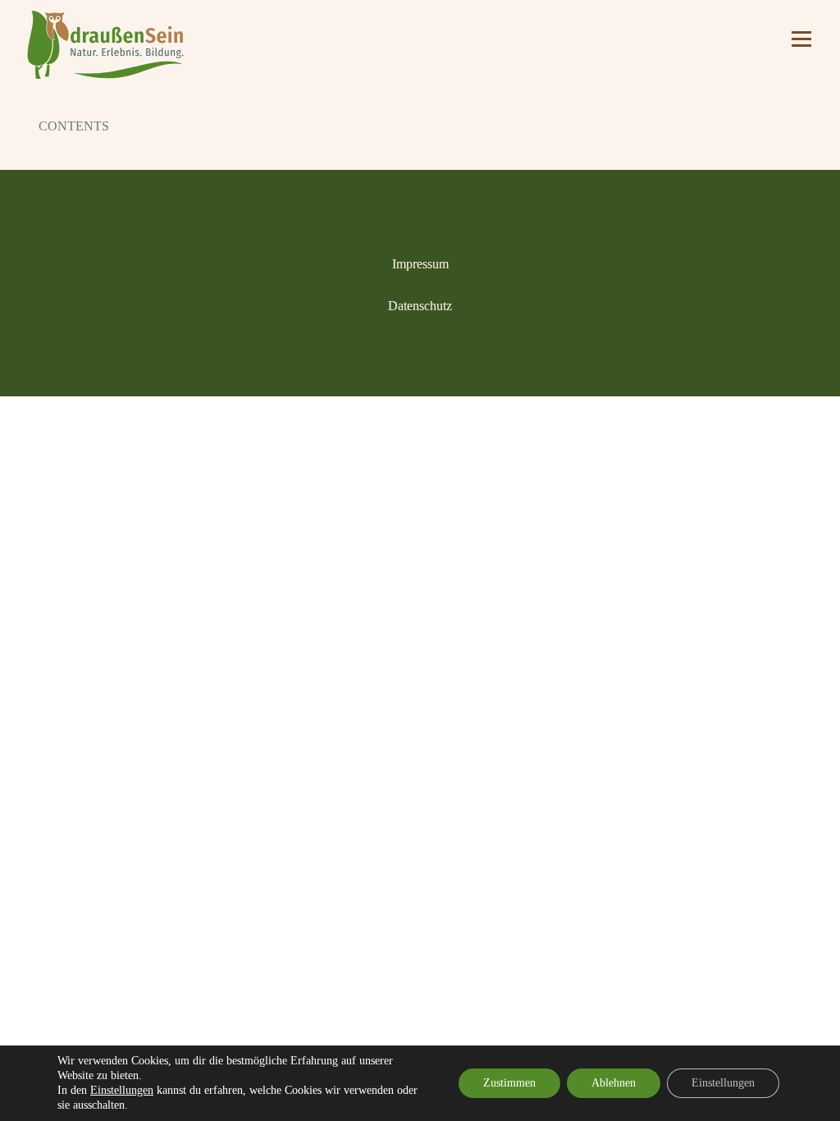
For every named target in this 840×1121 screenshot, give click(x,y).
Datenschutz (420, 306)
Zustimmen (509, 1083)
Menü (800, 39)
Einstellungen (121, 1090)
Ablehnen (613, 1083)
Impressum (420, 264)
